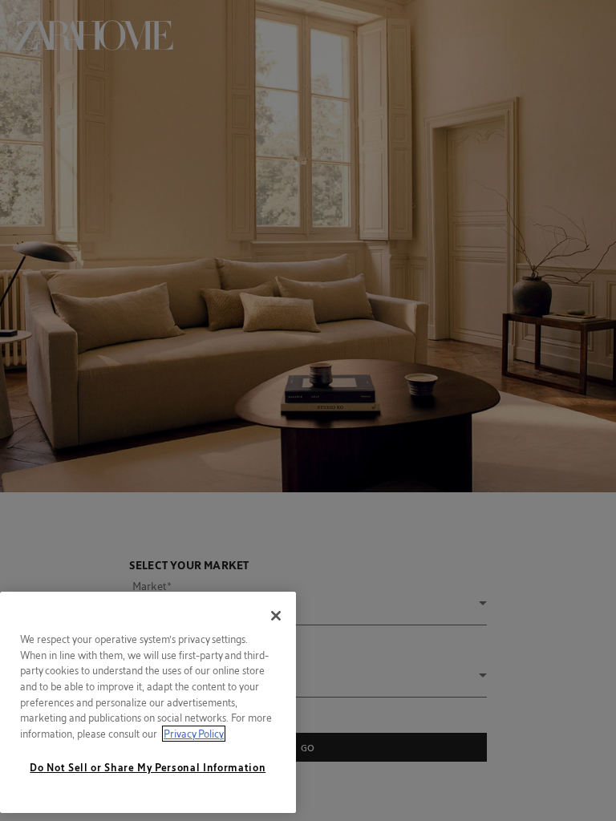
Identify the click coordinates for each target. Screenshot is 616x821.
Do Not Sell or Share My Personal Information (147, 767)
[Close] (276, 615)
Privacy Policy (194, 733)
